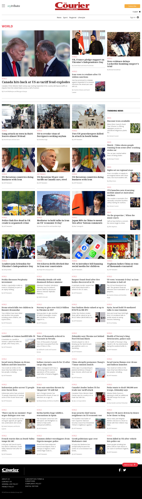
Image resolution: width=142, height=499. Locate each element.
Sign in (132, 17)
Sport (65, 17)
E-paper (135, 12)
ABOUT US (6, 479)
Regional (72, 17)
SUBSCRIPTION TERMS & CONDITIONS (34, 480)
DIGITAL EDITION (31, 486)
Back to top (128, 465)
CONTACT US (7, 482)
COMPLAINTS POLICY (33, 484)
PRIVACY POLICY (8, 487)
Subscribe (132, 6)
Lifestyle (81, 17)
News (59, 17)
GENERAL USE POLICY (10, 484)
